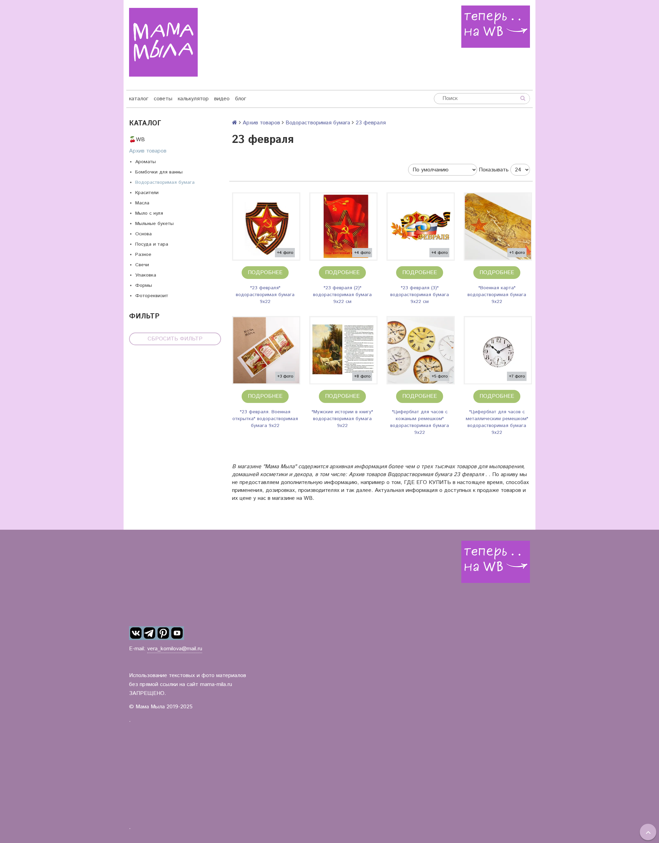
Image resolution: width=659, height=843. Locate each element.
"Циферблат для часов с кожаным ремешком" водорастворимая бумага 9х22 (419, 422)
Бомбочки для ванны (159, 172)
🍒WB (137, 140)
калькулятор (193, 99)
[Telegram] (150, 633)
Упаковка (145, 275)
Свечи (142, 264)
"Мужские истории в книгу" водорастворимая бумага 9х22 (342, 418)
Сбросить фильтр (175, 339)
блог (240, 99)
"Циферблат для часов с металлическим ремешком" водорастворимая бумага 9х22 (497, 422)
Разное (143, 254)
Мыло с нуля (149, 213)
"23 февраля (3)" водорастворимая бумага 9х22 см (419, 294)
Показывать (494, 170)
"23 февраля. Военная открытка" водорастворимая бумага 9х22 (265, 418)
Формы (143, 285)
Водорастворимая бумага (165, 182)
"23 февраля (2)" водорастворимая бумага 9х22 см (342, 294)
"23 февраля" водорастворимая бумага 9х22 (265, 294)
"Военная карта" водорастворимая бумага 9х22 (496, 294)
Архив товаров (147, 151)
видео (222, 99)
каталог (138, 99)
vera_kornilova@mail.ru (174, 649)
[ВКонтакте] (136, 633)
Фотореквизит (151, 295)
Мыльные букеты (154, 223)
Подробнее (265, 273)
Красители (147, 192)
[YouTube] (177, 633)
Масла (142, 203)
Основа (143, 234)
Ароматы (145, 161)
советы (163, 99)
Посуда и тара (151, 244)
